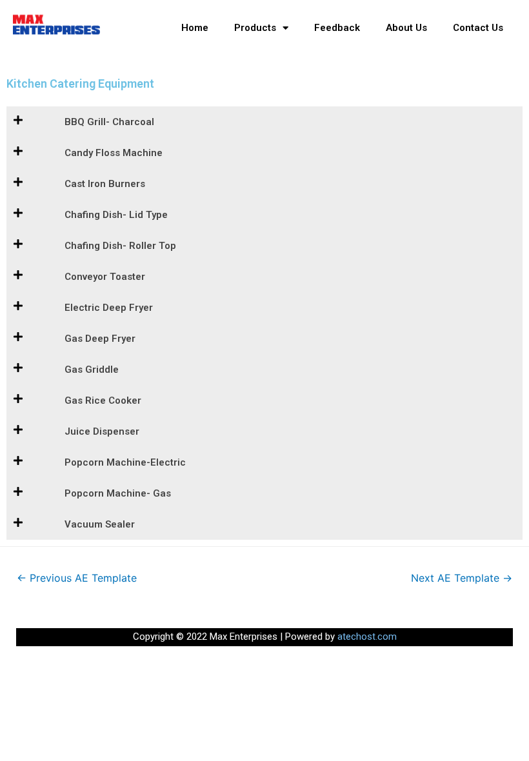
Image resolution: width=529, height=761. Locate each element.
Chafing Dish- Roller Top (120, 246)
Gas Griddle (92, 369)
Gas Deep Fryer (100, 338)
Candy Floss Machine (114, 153)
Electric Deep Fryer (109, 307)
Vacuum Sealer (100, 524)
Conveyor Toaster (105, 276)
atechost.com (367, 636)
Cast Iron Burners (105, 184)
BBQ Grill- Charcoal (109, 122)
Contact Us (478, 28)
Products (255, 28)
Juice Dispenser (102, 431)
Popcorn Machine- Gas (118, 493)
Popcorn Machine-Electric (125, 462)
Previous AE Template (77, 578)
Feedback (337, 28)
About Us (406, 28)
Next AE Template (461, 578)
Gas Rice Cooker (103, 400)
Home (194, 28)
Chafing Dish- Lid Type (116, 215)
